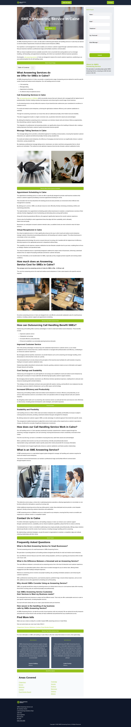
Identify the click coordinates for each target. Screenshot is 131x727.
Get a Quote (49, 28)
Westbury (53, 686)
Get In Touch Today (50, 63)
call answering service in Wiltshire (28, 98)
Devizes (27, 627)
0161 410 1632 (66, 2)
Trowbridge (54, 681)
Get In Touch (50, 538)
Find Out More (50, 405)
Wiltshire (53, 694)
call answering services (30, 57)
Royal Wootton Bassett (47, 627)
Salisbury (53, 691)
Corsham (38, 627)
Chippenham (20, 627)
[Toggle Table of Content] (31, 67)
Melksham (32, 627)
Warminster (54, 689)
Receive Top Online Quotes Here (50, 320)
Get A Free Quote (50, 670)
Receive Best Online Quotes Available (50, 188)
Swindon (53, 684)
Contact (110, 2)
